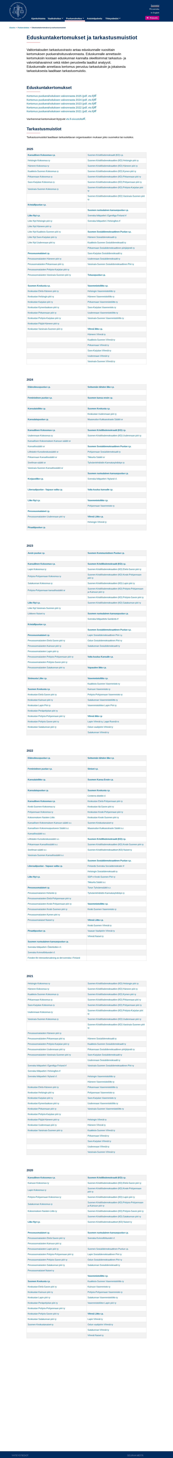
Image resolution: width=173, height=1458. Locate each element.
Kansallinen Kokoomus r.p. (41, 155)
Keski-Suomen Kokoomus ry (41, 806)
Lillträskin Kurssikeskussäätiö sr (43, 452)
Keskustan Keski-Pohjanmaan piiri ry (105, 812)
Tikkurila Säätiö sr (96, 457)
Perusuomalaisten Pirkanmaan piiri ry (46, 264)
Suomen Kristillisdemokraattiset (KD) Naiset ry (110, 850)
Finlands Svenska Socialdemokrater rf (106, 866)
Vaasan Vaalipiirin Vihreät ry (101, 931)
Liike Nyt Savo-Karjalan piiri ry (42, 237)
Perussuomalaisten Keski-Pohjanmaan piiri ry (49, 904)
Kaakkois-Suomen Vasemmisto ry (104, 684)
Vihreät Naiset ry (96, 936)
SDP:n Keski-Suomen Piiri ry (101, 877)
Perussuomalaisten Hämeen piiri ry (44, 259)
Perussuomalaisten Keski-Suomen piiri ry (47, 909)
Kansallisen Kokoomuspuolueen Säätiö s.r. (48, 828)
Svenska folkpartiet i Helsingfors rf (104, 221)
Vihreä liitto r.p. (95, 329)
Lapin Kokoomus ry (37, 569)
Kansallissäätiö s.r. (37, 833)
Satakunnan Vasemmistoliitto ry (103, 700)
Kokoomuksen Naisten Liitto (41, 817)
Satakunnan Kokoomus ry (40, 583)
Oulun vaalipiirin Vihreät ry (100, 727)
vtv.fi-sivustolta (75, 119)
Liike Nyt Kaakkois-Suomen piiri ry (44, 232)
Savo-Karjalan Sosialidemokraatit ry (105, 253)
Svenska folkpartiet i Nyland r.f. (102, 479)
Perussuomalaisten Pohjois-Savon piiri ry (47, 662)
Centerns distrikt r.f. (97, 796)
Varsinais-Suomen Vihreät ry (101, 361)
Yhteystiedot (111, 18)
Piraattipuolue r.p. (37, 527)
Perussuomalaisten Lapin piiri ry (43, 651)
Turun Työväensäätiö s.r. (99, 887)
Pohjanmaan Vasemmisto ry (101, 506)
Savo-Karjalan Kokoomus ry (41, 182)
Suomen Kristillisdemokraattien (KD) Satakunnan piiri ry (114, 603)
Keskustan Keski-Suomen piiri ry (103, 817)
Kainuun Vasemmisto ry (99, 689)
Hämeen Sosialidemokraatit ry (102, 237)
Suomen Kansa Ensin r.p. (101, 779)
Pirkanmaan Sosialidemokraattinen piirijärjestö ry (111, 248)
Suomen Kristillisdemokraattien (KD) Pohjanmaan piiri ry (115, 182)
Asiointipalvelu (94, 18)
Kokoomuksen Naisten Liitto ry (42, 1211)
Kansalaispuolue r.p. (38, 419)
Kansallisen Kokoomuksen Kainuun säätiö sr (49, 441)
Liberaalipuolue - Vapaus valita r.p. (45, 489)
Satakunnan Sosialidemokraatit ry (104, 646)
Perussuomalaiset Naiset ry (41, 920)
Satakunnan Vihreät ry (98, 732)
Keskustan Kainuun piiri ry (40, 700)
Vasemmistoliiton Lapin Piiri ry (102, 705)
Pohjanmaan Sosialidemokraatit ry (104, 452)
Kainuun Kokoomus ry (38, 1183)
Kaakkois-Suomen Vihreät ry (101, 340)
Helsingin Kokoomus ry (39, 160)
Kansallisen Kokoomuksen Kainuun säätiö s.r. (50, 823)
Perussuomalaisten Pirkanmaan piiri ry (46, 1038)
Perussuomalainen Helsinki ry (42, 893)
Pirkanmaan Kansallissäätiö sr (42, 457)
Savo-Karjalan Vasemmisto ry (102, 307)
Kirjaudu (154, 18)
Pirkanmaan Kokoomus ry (40, 177)
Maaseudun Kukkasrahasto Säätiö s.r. (106, 828)
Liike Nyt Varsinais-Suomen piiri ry (44, 608)
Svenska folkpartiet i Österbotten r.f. (44, 947)
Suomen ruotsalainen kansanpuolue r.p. (108, 210)
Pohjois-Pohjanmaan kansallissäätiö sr (46, 590)
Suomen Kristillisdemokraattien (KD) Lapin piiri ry (111, 583)
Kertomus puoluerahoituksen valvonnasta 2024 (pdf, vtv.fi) (61, 99)
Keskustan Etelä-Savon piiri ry (42, 694)
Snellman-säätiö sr (37, 462)
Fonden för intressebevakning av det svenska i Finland (54, 958)
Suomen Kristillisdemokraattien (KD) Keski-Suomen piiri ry (116, 844)
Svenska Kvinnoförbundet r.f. (41, 952)
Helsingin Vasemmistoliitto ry (101, 291)
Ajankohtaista (38, 18)
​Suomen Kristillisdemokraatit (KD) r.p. (105, 155)
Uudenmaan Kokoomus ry (40, 435)
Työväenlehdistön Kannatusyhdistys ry (106, 462)
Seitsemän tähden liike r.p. (101, 387)
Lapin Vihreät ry (95, 1319)
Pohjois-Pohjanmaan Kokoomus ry (44, 576)
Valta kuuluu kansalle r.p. (100, 489)
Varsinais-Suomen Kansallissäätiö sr (45, 468)
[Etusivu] (18, 10)
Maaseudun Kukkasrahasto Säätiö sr (105, 419)
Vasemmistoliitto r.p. (98, 286)
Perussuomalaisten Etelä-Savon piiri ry (46, 640)
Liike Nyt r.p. (34, 215)
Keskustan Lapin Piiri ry (39, 705)
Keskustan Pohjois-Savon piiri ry (43, 721)
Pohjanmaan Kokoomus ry (40, 812)
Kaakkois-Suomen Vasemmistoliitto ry (106, 1281)
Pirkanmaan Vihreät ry (98, 345)
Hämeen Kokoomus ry (38, 166)
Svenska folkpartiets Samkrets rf (103, 619)
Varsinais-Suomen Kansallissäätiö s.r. (46, 855)
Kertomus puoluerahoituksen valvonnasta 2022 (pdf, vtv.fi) (61, 107)
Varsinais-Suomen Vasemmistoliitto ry (106, 318)
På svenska (154, 9)
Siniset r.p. (93, 769)
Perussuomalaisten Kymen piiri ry (44, 914)
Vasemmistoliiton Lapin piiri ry (102, 1303)
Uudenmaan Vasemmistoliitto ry (103, 313)
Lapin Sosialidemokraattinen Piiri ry (105, 1254)
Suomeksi (155, 5)
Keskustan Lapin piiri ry (39, 1297)
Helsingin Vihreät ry (97, 522)
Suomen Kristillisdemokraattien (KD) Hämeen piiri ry (113, 166)
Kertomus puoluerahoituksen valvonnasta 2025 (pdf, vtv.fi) (61, 96)
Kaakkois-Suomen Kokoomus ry (43, 171)
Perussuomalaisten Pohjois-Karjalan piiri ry (48, 269)
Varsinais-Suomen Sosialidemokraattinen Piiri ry (111, 264)
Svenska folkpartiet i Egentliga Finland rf (107, 215)
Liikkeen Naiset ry (36, 613)
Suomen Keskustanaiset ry (100, 823)
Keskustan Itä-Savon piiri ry (101, 806)
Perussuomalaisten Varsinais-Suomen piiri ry (49, 275)
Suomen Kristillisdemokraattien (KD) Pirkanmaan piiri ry (114, 177)
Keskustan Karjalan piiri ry (40, 302)
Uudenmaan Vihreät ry (98, 356)
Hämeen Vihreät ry (97, 334)
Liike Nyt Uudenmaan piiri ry (41, 242)
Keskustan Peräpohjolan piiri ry (43, 711)
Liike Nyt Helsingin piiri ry (40, 221)
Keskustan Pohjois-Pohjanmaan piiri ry (46, 716)
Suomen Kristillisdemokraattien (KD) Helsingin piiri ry (113, 160)
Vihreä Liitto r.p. (96, 516)
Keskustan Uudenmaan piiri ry (102, 414)
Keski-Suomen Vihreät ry (100, 925)
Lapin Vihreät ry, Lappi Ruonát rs (103, 721)
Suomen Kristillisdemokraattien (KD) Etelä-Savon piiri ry (114, 569)
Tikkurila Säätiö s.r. (97, 882)
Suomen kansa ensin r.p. (100, 398)
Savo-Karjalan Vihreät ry (99, 350)
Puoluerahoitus (74, 18)
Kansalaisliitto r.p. (37, 408)
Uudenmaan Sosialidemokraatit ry (104, 259)
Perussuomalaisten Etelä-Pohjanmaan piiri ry (49, 898)
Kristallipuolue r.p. (37, 205)
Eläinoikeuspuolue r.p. (39, 387)
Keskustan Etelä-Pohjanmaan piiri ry (105, 801)
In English (155, 13)
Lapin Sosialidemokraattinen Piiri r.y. (105, 635)
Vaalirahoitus (54, 18)
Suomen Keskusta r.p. (39, 286)
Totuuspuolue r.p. (97, 275)
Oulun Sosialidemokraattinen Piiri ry (105, 640)
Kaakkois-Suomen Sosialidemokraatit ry (107, 242)
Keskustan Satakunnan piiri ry (42, 727)
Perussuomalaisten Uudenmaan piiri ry (46, 516)
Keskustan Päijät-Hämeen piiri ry (43, 323)
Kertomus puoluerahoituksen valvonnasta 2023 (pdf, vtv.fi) (61, 103)
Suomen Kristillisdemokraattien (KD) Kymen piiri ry (112, 171)
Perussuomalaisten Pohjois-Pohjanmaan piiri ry (50, 657)
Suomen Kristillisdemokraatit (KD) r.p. (107, 430)
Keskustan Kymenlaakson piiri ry (43, 307)
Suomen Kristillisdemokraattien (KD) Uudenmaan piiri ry (114, 435)
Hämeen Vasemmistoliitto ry (101, 296)
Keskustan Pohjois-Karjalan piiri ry (44, 318)
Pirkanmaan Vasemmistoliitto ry (103, 302)
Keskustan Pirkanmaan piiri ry (42, 313)
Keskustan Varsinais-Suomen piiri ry (45, 329)
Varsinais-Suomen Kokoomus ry (43, 189)
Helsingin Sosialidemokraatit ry (102, 871)
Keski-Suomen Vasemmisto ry (102, 909)
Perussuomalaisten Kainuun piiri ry (44, 646)
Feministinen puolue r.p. (40, 398)
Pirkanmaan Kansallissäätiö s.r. (43, 844)
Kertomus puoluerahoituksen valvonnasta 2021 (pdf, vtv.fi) (61, 111)
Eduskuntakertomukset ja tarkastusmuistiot (49, 28)
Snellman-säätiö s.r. (37, 850)
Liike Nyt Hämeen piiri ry (39, 226)
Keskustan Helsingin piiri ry (41, 296)
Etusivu (12, 28)
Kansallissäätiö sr (36, 446)
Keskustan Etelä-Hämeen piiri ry (43, 291)
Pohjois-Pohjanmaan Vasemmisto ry (105, 694)
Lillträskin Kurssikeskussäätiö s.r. (43, 839)
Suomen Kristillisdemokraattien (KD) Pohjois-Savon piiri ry (116, 597)
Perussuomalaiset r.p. (39, 253)
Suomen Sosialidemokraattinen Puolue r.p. (109, 232)
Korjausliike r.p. (36, 479)
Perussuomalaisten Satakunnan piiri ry (46, 667)
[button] (62, 18)
